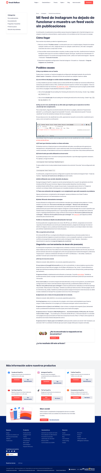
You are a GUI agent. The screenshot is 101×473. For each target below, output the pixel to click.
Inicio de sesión (76, 2)
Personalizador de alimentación (49, 434)
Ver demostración (28, 380)
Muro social (26, 442)
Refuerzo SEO (45, 440)
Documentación (12, 21)
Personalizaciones (13, 18)
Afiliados (8, 438)
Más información (45, 399)
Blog (69, 2)
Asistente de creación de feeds (49, 432)
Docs (37, 13)
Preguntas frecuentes (14, 24)
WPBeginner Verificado (83, 440)
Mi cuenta (79, 432)
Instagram (43, 13)
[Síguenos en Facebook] (7, 451)
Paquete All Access (28, 446)
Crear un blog (65, 440)
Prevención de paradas (47, 436)
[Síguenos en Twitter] (11, 451)
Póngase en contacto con (12, 434)
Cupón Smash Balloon (61, 470)
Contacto (54, 337)
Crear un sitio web (81, 438)
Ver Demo (57, 398)
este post (76, 214)
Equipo (8, 432)
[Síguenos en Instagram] (9, 451)
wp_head (58, 86)
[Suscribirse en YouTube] (14, 451)
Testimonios (9, 440)
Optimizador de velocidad (47, 438)
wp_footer (65, 86)
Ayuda (62, 2)
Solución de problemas (54, 13)
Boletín (79, 436)
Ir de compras (65, 438)
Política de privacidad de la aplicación (45, 470)
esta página (81, 274)
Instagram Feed (27, 434)
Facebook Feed (27, 432)
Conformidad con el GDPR (47, 442)
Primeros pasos (12, 26)
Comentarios (26, 440)
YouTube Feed (26, 438)
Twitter (25, 436)
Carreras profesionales (12, 436)
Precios (56, 2)
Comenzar (89, 2)
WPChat (20, 463)
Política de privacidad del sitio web (27, 470)
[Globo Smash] (13, 2)
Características (46, 2)
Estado (64, 442)
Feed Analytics (26, 444)
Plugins (36, 2)
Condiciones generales (11, 470)
